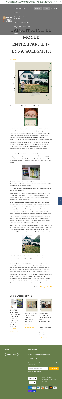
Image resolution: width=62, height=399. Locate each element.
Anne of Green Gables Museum (20, 17)
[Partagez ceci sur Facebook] (43, 287)
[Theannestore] (7, 20)
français (37, 8)
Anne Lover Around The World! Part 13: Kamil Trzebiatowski (45, 318)
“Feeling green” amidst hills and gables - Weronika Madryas (30, 318)
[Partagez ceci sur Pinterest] (47, 287)
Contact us (32, 358)
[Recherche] (54, 8)
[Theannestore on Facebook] (5, 354)
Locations (17, 12)
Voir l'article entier (14, 331)
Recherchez (32, 350)
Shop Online (22, 8)
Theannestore (49, 377)
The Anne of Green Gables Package (22, 27)
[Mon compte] (52, 8)
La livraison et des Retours (39, 354)
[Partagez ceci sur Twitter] (40, 287)
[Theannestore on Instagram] (14, 354)
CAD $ (46, 8)
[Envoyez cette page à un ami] (50, 287)
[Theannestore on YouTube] (9, 354)
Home (16, 8)
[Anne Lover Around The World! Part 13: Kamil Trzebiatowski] (45, 305)
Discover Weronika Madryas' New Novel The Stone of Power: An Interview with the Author (15, 318)
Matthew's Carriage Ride (21, 22)
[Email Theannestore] (19, 354)
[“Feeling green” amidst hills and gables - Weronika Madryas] (31, 305)
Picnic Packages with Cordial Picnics (22, 32)
